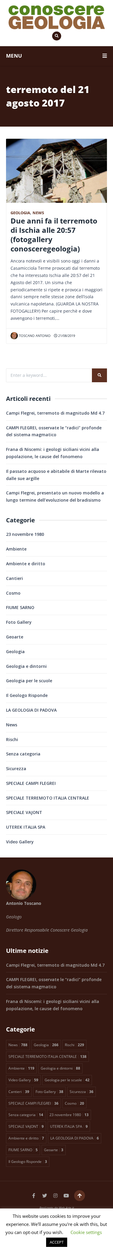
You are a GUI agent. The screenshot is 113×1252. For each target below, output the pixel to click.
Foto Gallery (19, 622)
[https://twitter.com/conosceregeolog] (44, 1195)
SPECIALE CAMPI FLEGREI (31, 783)
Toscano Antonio (35, 335)
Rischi (12, 739)
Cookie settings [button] (86, 1232)
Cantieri (14, 578)
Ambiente (16, 549)
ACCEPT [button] (57, 1242)
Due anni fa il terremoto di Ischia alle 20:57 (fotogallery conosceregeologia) (54, 235)
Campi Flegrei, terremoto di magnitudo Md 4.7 (55, 413)
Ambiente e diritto (25, 563)
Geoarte (14, 637)
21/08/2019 (66, 335)
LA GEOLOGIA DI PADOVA (31, 710)
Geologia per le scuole (29, 680)
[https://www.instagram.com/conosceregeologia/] (55, 1195)
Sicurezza (16, 768)
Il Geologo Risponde (27, 695)
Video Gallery (20, 842)
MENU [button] (14, 55)
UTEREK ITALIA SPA (25, 827)
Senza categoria (23, 754)
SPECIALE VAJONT (24, 812)
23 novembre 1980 (25, 534)
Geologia (20, 212)
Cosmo (13, 593)
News (38, 212)
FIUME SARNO (20, 607)
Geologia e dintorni (26, 666)
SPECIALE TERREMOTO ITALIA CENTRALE (47, 798)
